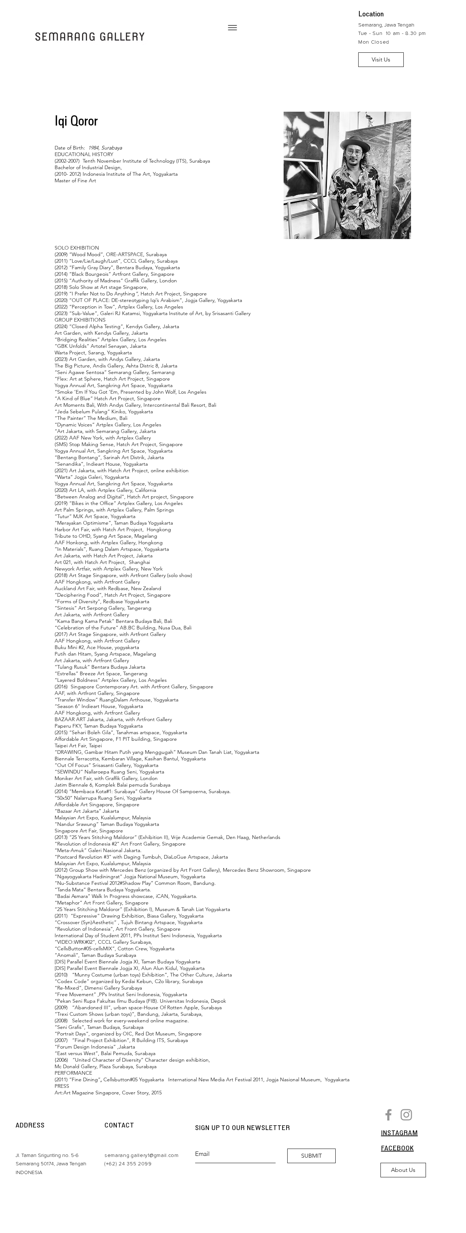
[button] (232, 27)
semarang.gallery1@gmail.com (141, 1155)
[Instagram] (406, 1114)
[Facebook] (388, 1114)
